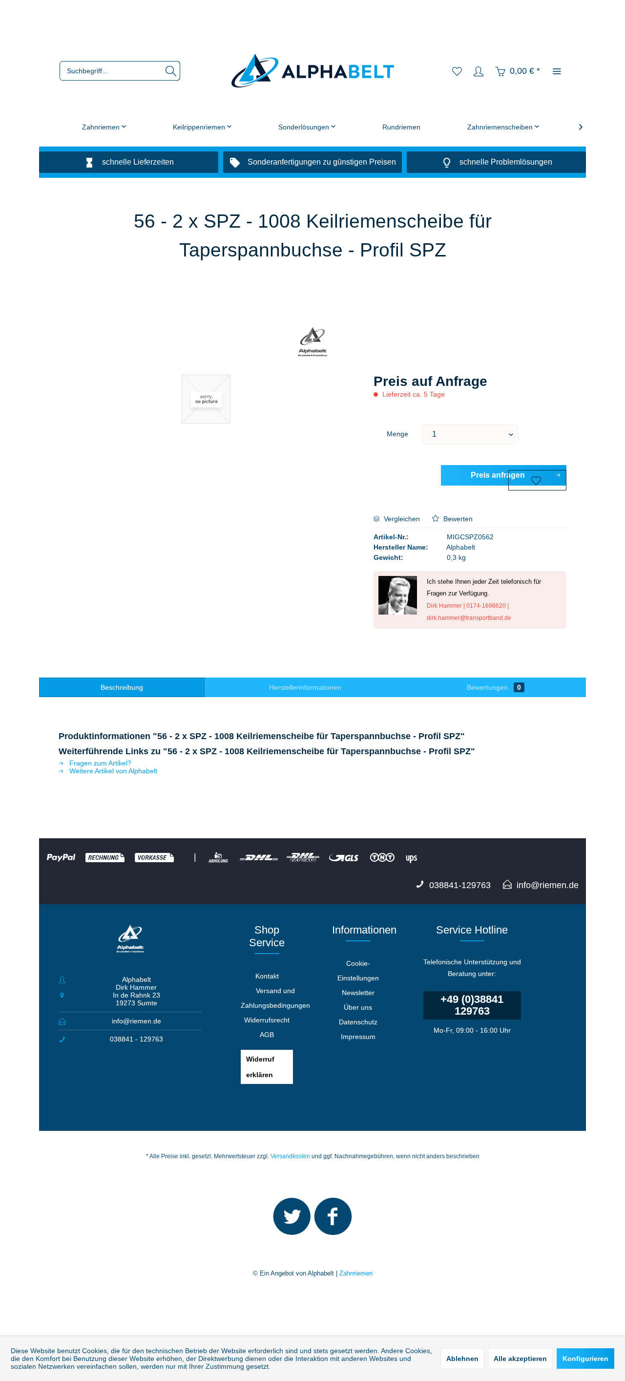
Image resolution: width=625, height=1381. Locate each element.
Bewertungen (494, 687)
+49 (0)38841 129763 (471, 1005)
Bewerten (457, 519)
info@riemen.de (136, 1021)
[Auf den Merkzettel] (537, 480)
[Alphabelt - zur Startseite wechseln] (312, 71)
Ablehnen (462, 1358)
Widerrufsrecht (267, 1020)
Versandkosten (290, 1156)
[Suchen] (171, 71)
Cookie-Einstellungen (358, 970)
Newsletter (358, 993)
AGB (267, 1035)
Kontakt (267, 976)
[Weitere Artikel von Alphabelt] (312, 343)
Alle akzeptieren (520, 1358)
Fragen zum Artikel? (99, 763)
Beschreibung (122, 687)
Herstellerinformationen (305, 687)
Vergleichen (401, 519)
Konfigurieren (585, 1358)
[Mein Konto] (478, 71)
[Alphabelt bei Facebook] (333, 1220)
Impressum (358, 1037)
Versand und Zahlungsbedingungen (275, 998)
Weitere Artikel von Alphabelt (112, 771)
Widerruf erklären (260, 1067)
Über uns (358, 1007)
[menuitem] (120, 71)
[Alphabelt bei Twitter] (292, 1220)
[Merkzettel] (457, 71)
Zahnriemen (356, 1273)
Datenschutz (358, 1022)
